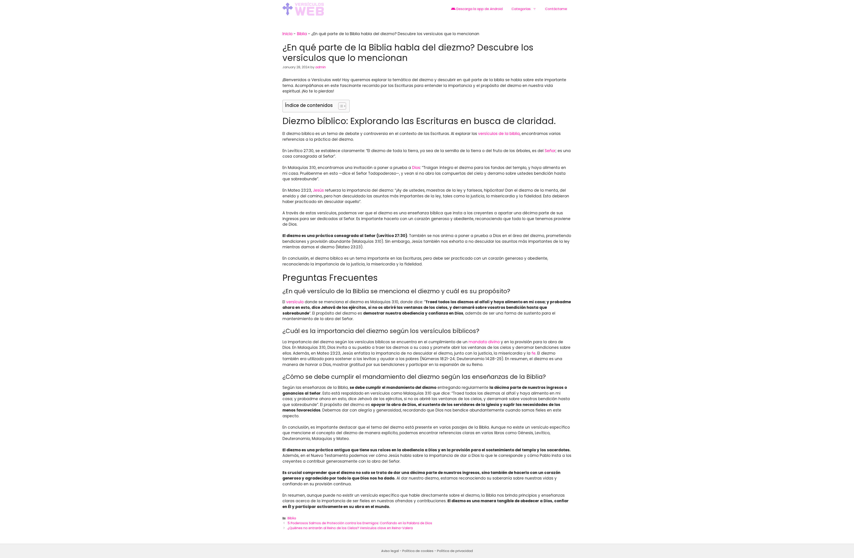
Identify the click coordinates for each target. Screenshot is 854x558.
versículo (295, 302)
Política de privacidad (455, 550)
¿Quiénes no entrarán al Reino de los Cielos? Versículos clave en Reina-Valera (350, 528)
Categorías (521, 8)
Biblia (302, 33)
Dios (416, 167)
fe (534, 353)
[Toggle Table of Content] (340, 106)
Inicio (287, 33)
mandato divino (484, 342)
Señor (550, 150)
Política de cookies (417, 550)
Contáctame (556, 8)
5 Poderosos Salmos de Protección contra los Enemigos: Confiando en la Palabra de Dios (360, 523)
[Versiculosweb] (303, 9)
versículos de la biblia (499, 133)
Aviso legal (390, 550)
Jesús (318, 190)
